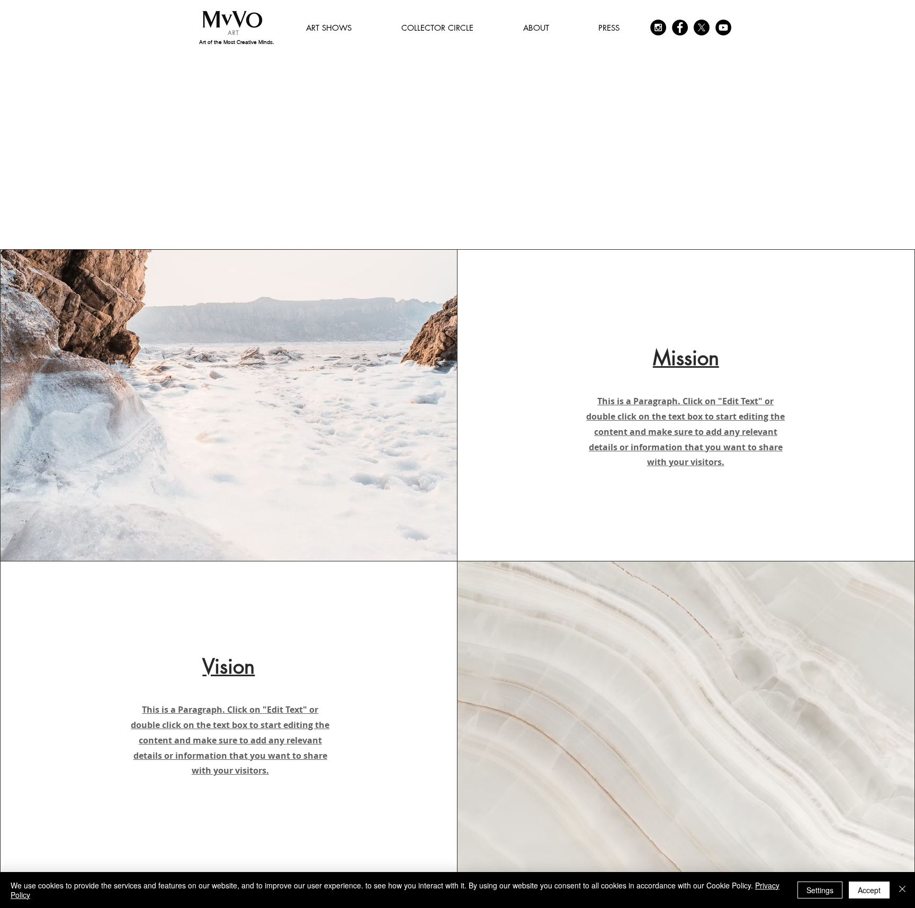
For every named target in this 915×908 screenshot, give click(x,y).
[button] (328, 28)
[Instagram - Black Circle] (658, 27)
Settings (819, 890)
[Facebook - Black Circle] (680, 27)
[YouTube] (723, 27)
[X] (702, 27)
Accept (869, 890)
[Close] (902, 890)
